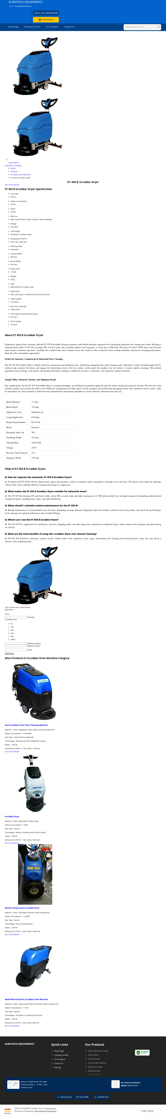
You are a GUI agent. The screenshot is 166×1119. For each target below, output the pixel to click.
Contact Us (69, 26)
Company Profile (32, 26)
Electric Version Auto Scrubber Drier (22, 908)
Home (13, 168)
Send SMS (83, 1097)
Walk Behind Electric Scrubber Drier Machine (26, 999)
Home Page (13, 26)
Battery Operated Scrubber (98, 1051)
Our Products (52, 26)
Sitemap (57, 1067)
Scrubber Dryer (12, 816)
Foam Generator (94, 1059)
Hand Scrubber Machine (97, 1063)
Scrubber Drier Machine (20, 174)
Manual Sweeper (94, 1071)
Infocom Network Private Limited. (45, 1111)
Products (14, 171)
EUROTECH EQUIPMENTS (26, 3)
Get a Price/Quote (12, 185)
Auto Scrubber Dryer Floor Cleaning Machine (26, 725)
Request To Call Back (13, 165)
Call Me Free (103, 1097)
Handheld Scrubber (95, 1067)
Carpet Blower (93, 1055)
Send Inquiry (47, 19)
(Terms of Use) (51, 1108)
